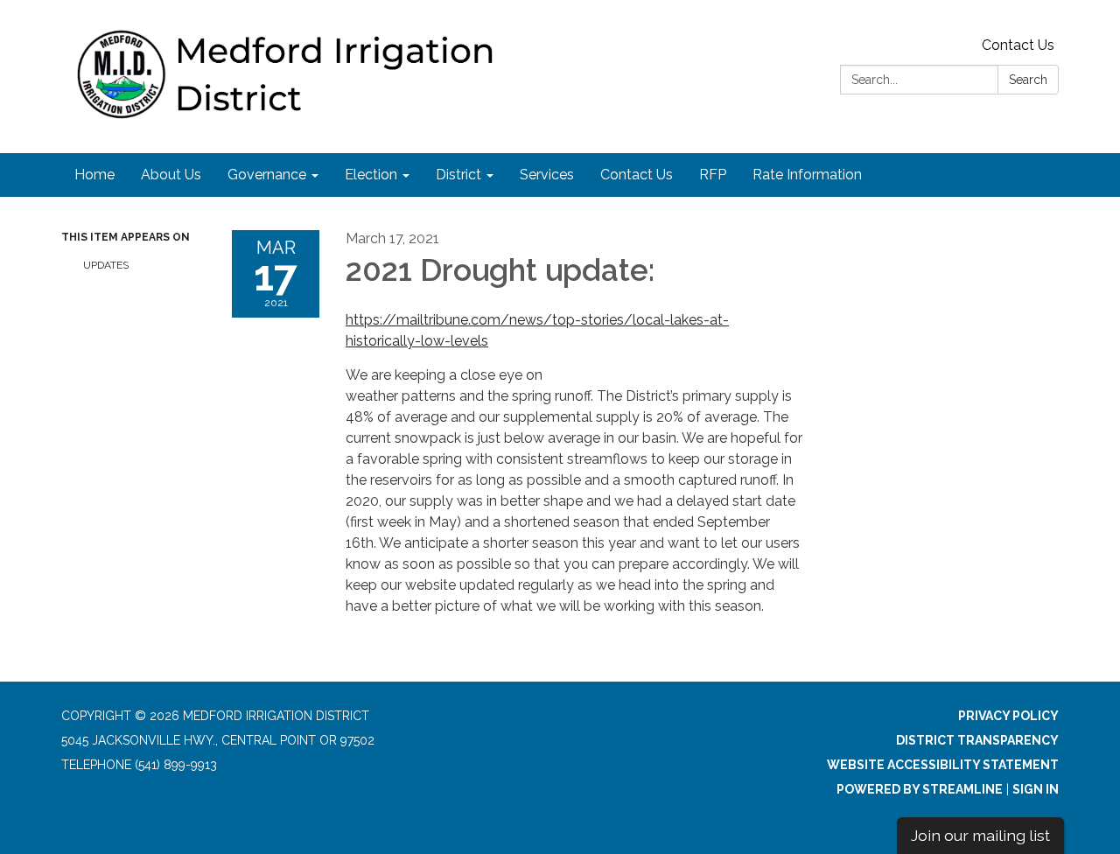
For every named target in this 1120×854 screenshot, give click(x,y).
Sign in (1035, 789)
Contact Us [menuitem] (636, 174)
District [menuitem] (458, 174)
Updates (106, 265)
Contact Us (1018, 45)
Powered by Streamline (919, 789)
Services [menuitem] (547, 174)
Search (1028, 80)
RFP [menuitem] (712, 174)
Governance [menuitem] (267, 174)
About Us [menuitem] (171, 174)
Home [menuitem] (94, 174)
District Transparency (977, 740)
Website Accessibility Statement (943, 765)
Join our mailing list (980, 835)
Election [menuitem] (371, 174)
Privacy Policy (1008, 716)
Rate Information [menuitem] (807, 174)
